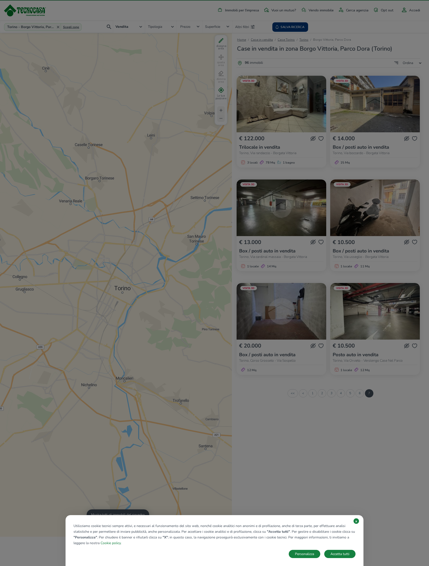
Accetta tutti (339, 554)
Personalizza (304, 554)
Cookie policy (111, 543)
